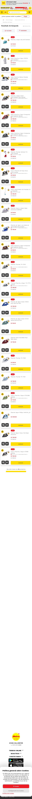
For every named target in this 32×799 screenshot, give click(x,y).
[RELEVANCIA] (24, 30)
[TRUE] (21, 51)
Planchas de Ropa (7, 22)
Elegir (25, 16)
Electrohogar (9, 19)
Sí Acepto (16, 786)
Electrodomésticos (20, 19)
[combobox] (17, 12)
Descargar (25, 3)
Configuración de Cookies (16, 790)
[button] (3, 50)
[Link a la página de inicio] (3, 20)
